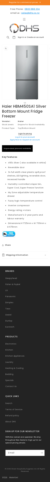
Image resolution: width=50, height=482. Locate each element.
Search (8, 403)
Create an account (35, 37)
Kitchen (9, 350)
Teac (7, 308)
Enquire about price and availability (17, 148)
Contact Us (11, 386)
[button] (24, 19)
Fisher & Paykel (12, 284)
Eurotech (9, 327)
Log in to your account (25, 137)
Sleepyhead (11, 278)
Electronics (10, 343)
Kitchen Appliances (15, 356)
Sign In (21, 37)
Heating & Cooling (14, 368)
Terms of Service (14, 409)
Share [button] (8, 245)
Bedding (9, 374)
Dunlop (8, 320)
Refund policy (12, 415)
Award (8, 314)
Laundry (9, 362)
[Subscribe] (42, 453)
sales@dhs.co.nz (30, 13)
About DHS (10, 421)
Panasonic (10, 296)
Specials (9, 380)
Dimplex (9, 302)
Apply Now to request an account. (25, 139)
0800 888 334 (32, 9)
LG (6, 290)
